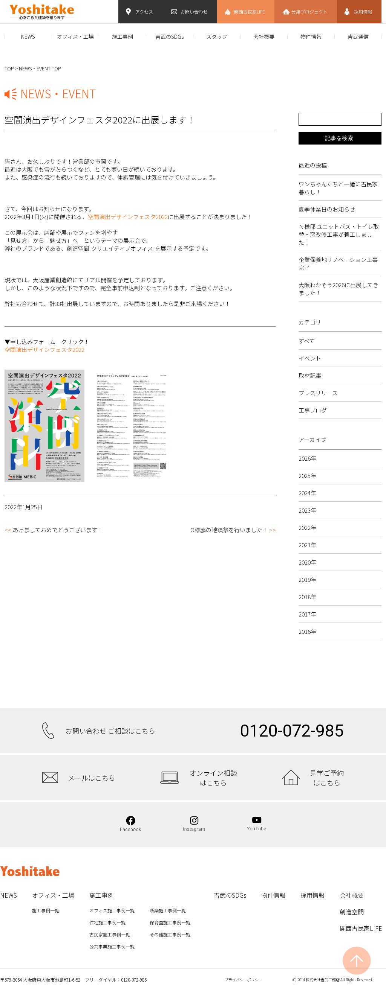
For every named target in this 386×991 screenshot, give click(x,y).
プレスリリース (318, 393)
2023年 (307, 510)
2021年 (307, 545)
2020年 (307, 562)
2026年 (307, 458)
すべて (307, 341)
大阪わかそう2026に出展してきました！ (338, 289)
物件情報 (311, 36)
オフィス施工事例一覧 (112, 910)
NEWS (28, 36)
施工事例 (122, 36)
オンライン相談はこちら (213, 777)
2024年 (307, 493)
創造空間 (352, 911)
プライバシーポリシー (243, 979)
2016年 (307, 631)
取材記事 (310, 375)
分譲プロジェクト (309, 11)
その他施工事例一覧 (170, 934)
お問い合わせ (194, 11)
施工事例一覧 (45, 910)
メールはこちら (91, 777)
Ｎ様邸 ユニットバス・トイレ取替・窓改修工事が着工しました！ (339, 234)
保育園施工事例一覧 (170, 922)
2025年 (307, 476)
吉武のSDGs (169, 36)
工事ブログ (313, 410)
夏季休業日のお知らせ (327, 209)
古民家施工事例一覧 (109, 934)
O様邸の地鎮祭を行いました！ (229, 530)
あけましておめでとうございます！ (57, 530)
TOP (9, 68)
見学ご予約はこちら (327, 777)
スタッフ (216, 36)
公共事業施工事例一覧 (112, 946)
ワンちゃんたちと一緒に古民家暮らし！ (338, 188)
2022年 (307, 527)
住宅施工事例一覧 (107, 922)
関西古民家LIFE (249, 11)
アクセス (144, 11)
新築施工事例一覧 (168, 910)
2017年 (307, 614)
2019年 (307, 579)
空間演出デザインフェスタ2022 (128, 217)
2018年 (307, 597)
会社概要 (263, 36)
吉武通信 (358, 36)
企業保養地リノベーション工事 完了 (340, 263)
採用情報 (363, 11)
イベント (310, 358)
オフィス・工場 (75, 36)
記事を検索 (339, 138)
